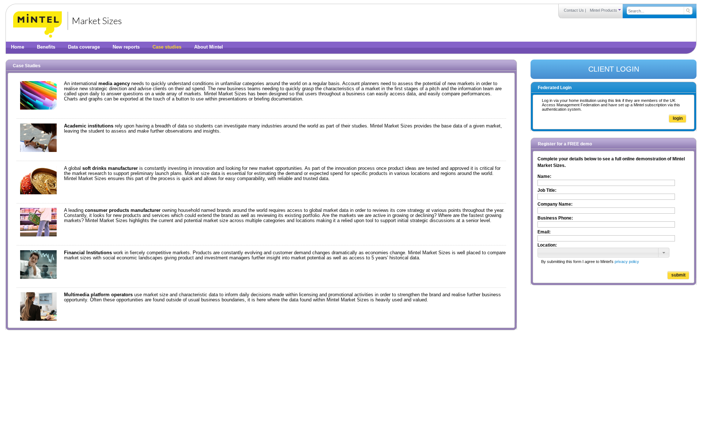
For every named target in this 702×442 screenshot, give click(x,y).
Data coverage (84, 47)
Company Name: (555, 204)
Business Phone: (555, 218)
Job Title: (546, 190)
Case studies (166, 47)
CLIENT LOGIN (613, 69)
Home (17, 47)
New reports (126, 47)
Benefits (46, 47)
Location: (547, 245)
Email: (544, 232)
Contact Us (574, 10)
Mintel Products (604, 10)
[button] (663, 253)
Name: (544, 176)
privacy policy (627, 261)
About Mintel (208, 47)
